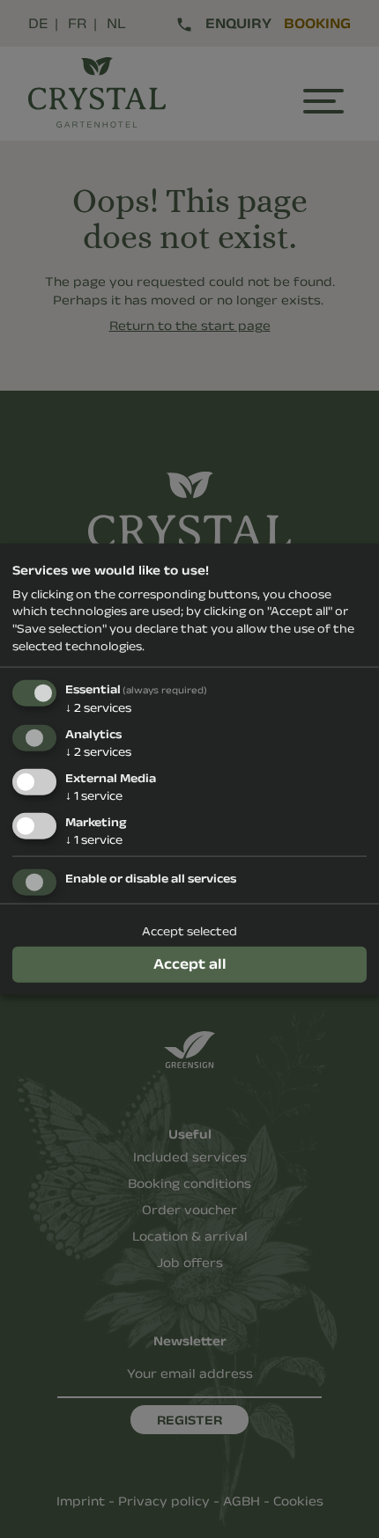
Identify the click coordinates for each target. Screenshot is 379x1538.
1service (94, 794)
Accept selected (189, 931)
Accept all (190, 963)
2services (98, 707)
